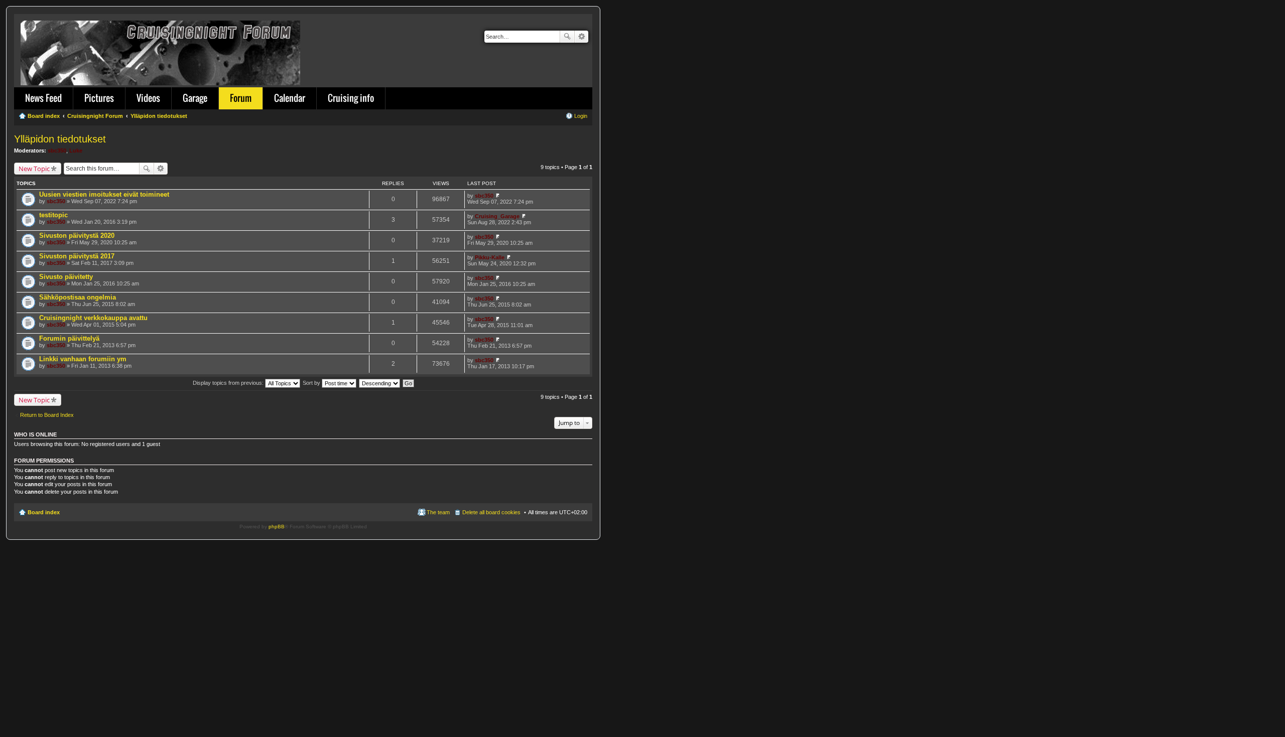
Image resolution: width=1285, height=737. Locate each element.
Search (567, 37)
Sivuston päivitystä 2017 (76, 256)
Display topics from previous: (229, 383)
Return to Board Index (47, 415)
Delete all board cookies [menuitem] (491, 512)
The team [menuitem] (438, 512)
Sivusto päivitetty (66, 276)
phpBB (277, 526)
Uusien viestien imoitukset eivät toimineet (104, 194)
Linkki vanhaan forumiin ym (82, 359)
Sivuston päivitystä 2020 (76, 235)
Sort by (312, 383)
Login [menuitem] (580, 116)
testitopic (53, 215)
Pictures (99, 97)
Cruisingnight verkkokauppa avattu (93, 318)
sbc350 (57, 151)
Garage (195, 97)
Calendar (289, 97)
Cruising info (351, 97)
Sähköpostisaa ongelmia (77, 297)
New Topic (34, 168)
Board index (44, 512)
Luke (75, 151)
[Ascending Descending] (380, 383)
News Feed (43, 97)
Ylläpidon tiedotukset (60, 138)
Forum (240, 97)
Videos (148, 97)
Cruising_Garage (497, 216)
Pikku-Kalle (489, 257)
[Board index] (161, 51)
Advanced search (581, 37)
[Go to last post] (497, 196)
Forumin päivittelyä (69, 338)
